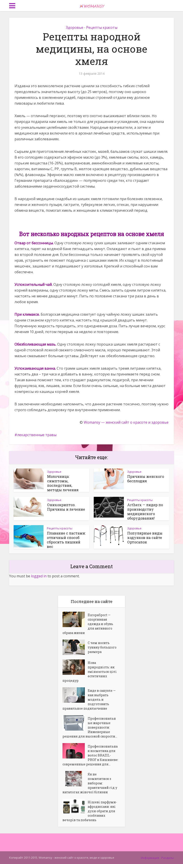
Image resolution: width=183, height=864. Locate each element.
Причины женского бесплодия (145, 478)
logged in (39, 576)
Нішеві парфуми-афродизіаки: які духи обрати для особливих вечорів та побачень (89, 811)
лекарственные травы (36, 434)
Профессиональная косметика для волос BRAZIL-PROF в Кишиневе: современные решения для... (90, 755)
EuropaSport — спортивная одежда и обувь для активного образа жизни (87, 624)
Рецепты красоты (101, 27)
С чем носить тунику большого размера (102, 647)
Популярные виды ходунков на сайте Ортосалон (144, 537)
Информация (150, 858)
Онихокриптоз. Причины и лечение (66, 507)
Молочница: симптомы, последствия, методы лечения (63, 483)
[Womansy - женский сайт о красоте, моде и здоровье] (91, 5)
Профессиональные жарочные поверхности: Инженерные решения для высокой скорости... (89, 727)
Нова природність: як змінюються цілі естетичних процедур (89, 672)
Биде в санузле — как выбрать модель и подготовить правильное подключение (89, 699)
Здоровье (74, 27)
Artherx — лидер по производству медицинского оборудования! (145, 511)
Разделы (167, 858)
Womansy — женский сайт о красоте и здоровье (126, 422)
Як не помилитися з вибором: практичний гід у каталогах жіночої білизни (89, 783)
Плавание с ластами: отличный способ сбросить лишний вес (66, 540)
